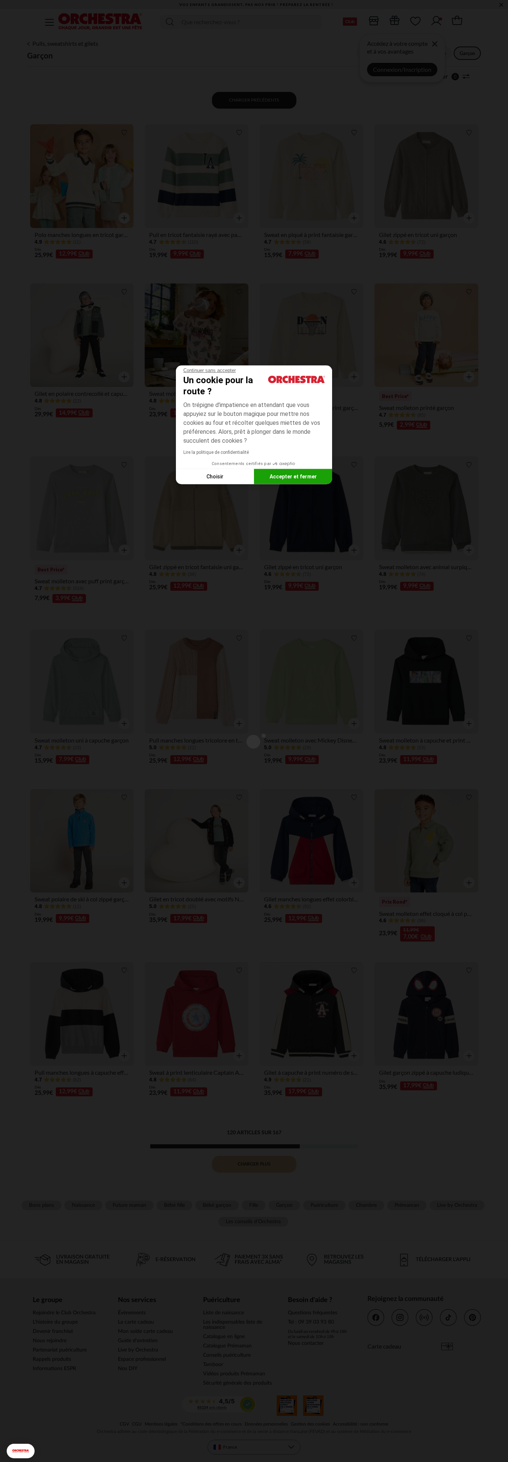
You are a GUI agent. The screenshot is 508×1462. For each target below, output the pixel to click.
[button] (21, 1451)
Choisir (215, 476)
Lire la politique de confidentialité (216, 452)
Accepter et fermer (293, 476)
